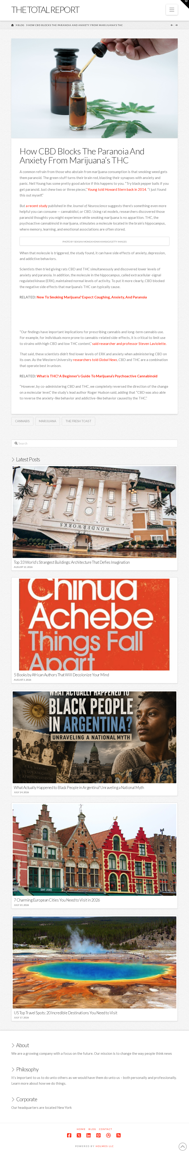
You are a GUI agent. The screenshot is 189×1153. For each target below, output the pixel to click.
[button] (172, 9)
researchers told (95, 360)
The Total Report (45, 9)
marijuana (47, 421)
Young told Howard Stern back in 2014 (117, 189)
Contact (105, 1129)
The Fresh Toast (78, 421)
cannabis (22, 421)
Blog (92, 1129)
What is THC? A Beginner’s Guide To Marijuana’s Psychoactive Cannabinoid (97, 376)
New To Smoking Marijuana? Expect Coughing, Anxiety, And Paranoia (92, 297)
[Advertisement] (103, 315)
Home (81, 1129)
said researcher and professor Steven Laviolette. (129, 343)
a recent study (36, 206)
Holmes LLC (105, 1146)
